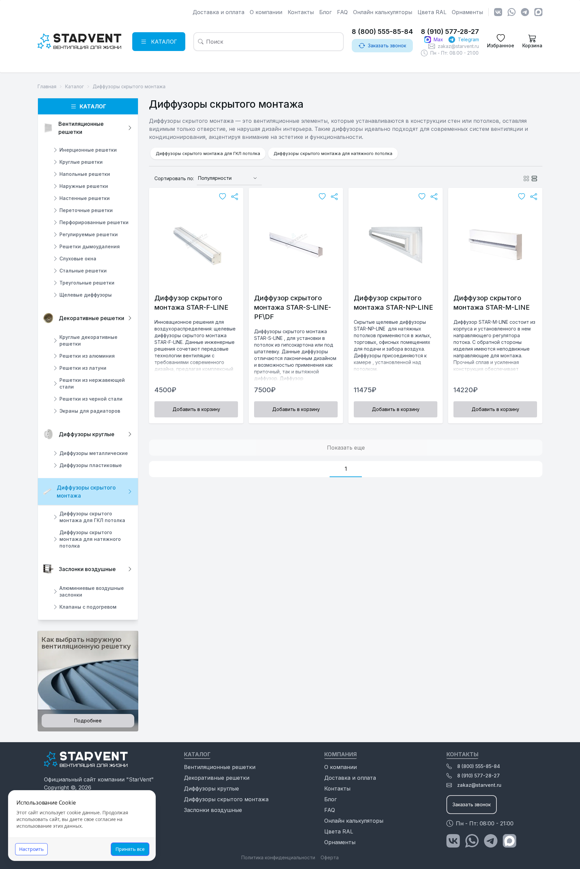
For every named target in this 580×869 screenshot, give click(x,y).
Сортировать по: (174, 178)
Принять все (130, 849)
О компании (266, 12)
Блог (325, 12)
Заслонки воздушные (213, 810)
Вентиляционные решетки (219, 767)
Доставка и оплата (218, 12)
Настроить (31, 849)
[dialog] (82, 825)
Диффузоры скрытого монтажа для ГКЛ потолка (208, 153)
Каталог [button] (164, 41)
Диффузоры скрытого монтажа (226, 799)
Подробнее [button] (88, 720)
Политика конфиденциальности (278, 857)
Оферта (330, 857)
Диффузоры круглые (211, 788)
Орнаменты (467, 12)
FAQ (342, 12)
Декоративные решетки (216, 777)
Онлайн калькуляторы (382, 12)
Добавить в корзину (196, 409)
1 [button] (346, 468)
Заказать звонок (387, 45)
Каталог (93, 106)
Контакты (301, 12)
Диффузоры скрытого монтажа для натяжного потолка (333, 153)
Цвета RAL (432, 12)
